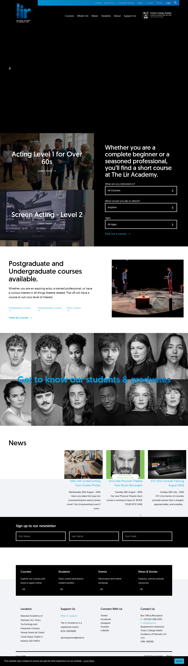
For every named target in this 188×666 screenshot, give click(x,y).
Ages (108, 217)
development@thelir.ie (72, 637)
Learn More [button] (88, 661)
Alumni (98, 3)
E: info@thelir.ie (148, 622)
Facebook (106, 619)
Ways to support (69, 615)
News (95, 15)
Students (106, 15)
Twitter (104, 615)
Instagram (106, 622)
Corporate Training (126, 3)
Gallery (140, 3)
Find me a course (116, 233)
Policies (159, 3)
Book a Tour (109, 3)
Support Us (130, 15)
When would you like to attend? (122, 201)
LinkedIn (105, 630)
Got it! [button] (179, 661)
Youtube (105, 626)
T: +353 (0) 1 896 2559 (151, 619)
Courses (69, 15)
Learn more (45, 170)
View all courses (19, 317)
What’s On (82, 15)
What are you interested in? (120, 184)
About (117, 15)
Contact (149, 3)
